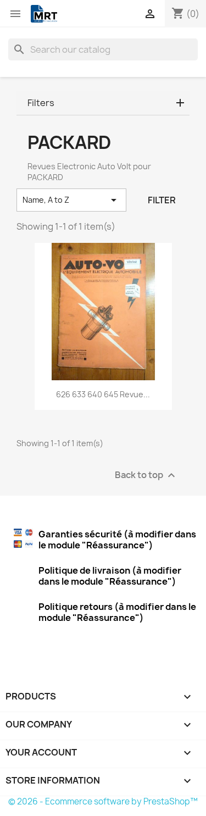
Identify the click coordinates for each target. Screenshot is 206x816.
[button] (103, 103)
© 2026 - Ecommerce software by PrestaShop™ (103, 801)
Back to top (146, 475)
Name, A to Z (71, 200)
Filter (162, 200)
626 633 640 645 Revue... (103, 394)
